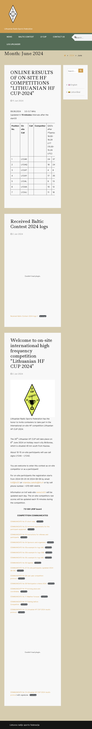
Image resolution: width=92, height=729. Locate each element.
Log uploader (13, 44)
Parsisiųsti (42, 316)
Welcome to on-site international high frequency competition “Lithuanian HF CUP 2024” (31, 353)
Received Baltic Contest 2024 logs (29, 224)
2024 (71, 55)
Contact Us (59, 37)
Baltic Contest (26, 37)
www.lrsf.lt (41, 492)
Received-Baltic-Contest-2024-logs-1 (24, 316)
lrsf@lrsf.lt (15, 482)
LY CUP (43, 37)
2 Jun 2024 (17, 234)
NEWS (9, 37)
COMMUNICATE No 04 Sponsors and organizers (28, 542)
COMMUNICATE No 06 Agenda (21, 563)
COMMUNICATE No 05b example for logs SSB (27, 552)
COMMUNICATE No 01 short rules (22, 521)
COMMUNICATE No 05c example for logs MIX (27, 558)
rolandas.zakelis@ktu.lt (33, 482)
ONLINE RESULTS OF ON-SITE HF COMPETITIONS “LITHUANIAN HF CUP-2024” (32, 82)
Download (39, 521)
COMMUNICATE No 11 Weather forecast (25, 597)
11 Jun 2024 (17, 100)
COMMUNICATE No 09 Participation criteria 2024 (28, 583)
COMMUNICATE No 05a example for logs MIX (27, 547)
